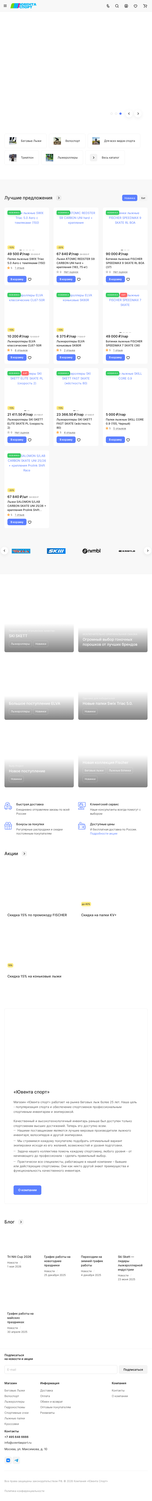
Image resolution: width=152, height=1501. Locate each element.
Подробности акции (103, 833)
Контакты (118, 1390)
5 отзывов (119, 428)
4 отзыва (69, 432)
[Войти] (126, 6)
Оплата (45, 1396)
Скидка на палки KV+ (99, 915)
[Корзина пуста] (145, 6)
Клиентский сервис (104, 804)
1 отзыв (19, 267)
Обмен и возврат (51, 1401)
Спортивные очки (16, 1412)
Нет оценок (71, 271)
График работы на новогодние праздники (57, 1261)
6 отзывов (21, 350)
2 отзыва (69, 350)
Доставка (46, 1390)
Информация (49, 1383)
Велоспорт (11, 1396)
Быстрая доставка (30, 804)
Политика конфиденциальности (24, 1490)
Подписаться (133, 1369)
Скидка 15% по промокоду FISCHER (37, 915)
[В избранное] (29, 279)
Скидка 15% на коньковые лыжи (34, 976)
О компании (27, 1190)
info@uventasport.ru (18, 1442)
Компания (119, 1383)
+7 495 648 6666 (16, 1437)
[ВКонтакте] (8, 1460)
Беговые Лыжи (14, 1390)
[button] (111, 114)
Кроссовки (11, 1424)
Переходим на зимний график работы (92, 1261)
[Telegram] (16, 1460)
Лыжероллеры (14, 1401)
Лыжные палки (14, 1418)
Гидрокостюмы (14, 1407)
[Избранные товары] (135, 6)
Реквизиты (47, 1412)
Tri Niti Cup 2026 (19, 1257)
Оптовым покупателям (55, 1407)
